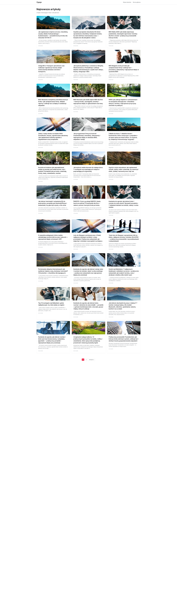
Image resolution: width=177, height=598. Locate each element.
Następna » (91, 359)
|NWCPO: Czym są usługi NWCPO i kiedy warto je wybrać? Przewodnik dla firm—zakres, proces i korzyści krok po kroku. (87, 203)
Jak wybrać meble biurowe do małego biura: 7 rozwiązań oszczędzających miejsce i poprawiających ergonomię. (88, 169)
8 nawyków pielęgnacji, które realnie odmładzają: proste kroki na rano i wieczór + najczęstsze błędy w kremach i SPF (52, 237)
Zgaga (39, 2)
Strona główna (136, 2)
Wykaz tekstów (127, 2)
